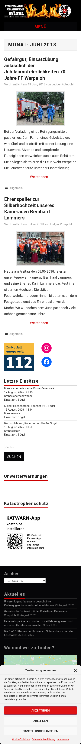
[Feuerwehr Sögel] (40, 11)
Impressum (63, 739)
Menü (40, 26)
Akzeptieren (40, 710)
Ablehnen (40, 721)
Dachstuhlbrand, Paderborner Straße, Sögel (30, 423)
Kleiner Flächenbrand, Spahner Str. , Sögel (29, 406)
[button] (75, 670)
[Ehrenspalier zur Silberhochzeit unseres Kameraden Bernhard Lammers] (40, 248)
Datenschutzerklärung (43, 739)
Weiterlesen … (40, 177)
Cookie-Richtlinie (21, 739)
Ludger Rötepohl (62, 84)
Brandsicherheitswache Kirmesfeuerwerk (29, 388)
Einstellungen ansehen (40, 731)
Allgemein (16, 188)
